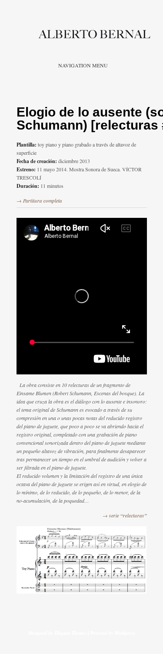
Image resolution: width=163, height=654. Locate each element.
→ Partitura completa (39, 200)
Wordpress (124, 632)
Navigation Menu (83, 65)
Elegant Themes (70, 632)
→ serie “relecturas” (125, 515)
